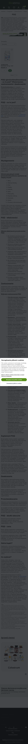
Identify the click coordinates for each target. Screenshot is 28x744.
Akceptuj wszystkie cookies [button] (14, 379)
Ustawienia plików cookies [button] (14, 383)
